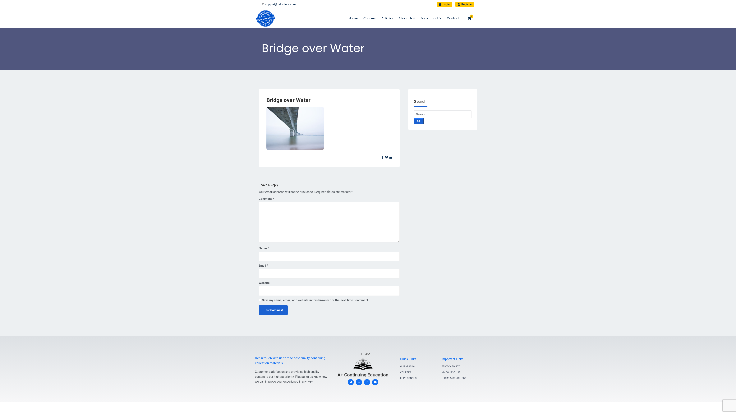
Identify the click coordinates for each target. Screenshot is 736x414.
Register (466, 4)
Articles (387, 18)
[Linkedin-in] (359, 382)
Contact (453, 18)
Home (353, 18)
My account (430, 18)
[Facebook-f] (367, 382)
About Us (406, 18)
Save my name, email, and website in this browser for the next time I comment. (315, 300)
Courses (369, 18)
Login (446, 4)
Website (264, 283)
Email (263, 265)
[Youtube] (375, 382)
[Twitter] (351, 382)
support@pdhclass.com (280, 4)
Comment (266, 198)
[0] (469, 18)
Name (264, 248)
